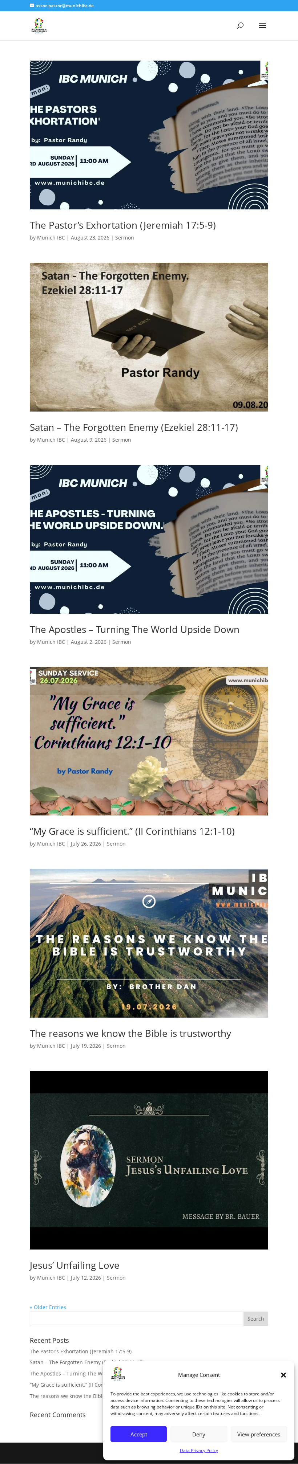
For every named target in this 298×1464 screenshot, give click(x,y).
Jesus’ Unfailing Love (75, 1265)
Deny (198, 1434)
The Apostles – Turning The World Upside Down (134, 629)
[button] (283, 1375)
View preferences (258, 1434)
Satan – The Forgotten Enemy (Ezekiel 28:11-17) (134, 427)
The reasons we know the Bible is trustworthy (130, 1033)
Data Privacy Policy (199, 1450)
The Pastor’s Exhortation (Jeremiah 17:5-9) (123, 225)
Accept (138, 1434)
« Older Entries (48, 1307)
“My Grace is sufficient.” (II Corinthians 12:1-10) (132, 831)
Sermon (124, 237)
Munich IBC (51, 237)
